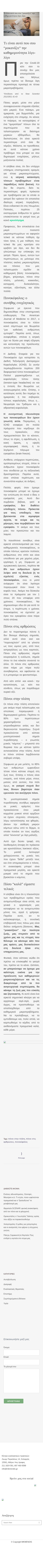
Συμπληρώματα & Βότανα (14, 1299)
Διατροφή (8, 1284)
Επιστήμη (8, 1294)
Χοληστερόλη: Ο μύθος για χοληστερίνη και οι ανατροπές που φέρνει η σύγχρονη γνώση (21, 1227)
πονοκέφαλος (21, 1142)
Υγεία (6, 1303)
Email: (6, 1357)
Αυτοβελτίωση (10, 1280)
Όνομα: (7, 1347)
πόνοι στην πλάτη (16, 1139)
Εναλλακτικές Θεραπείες (14, 1289)
